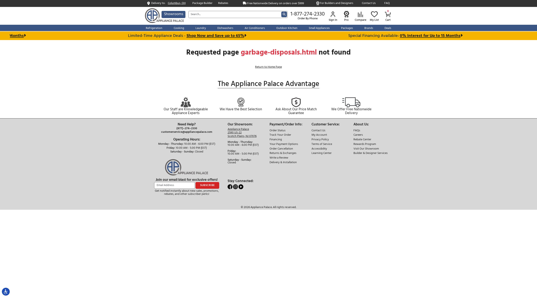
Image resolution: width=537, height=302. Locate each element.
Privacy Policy (320, 139)
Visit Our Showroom (366, 149)
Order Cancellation (281, 149)
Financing (276, 139)
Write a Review (279, 158)
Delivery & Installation (283, 162)
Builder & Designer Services (370, 153)
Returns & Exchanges (283, 153)
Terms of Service (322, 144)
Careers (358, 135)
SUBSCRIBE (207, 185)
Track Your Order (280, 135)
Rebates (223, 3)
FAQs (356, 130)
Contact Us (369, 3)
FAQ (387, 3)
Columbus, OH (177, 3)
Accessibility (319, 149)
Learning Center (322, 153)
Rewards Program (364, 144)
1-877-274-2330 (308, 14)
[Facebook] (230, 187)
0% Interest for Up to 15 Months (425, 35)
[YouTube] (241, 187)
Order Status (277, 130)
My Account (319, 135)
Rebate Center (362, 139)
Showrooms (173, 14)
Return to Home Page (268, 67)
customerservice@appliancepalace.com (186, 132)
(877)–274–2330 (186, 128)
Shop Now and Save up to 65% (211, 35)
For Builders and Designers (336, 3)
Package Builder (202, 3)
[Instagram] (236, 187)
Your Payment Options (284, 144)
